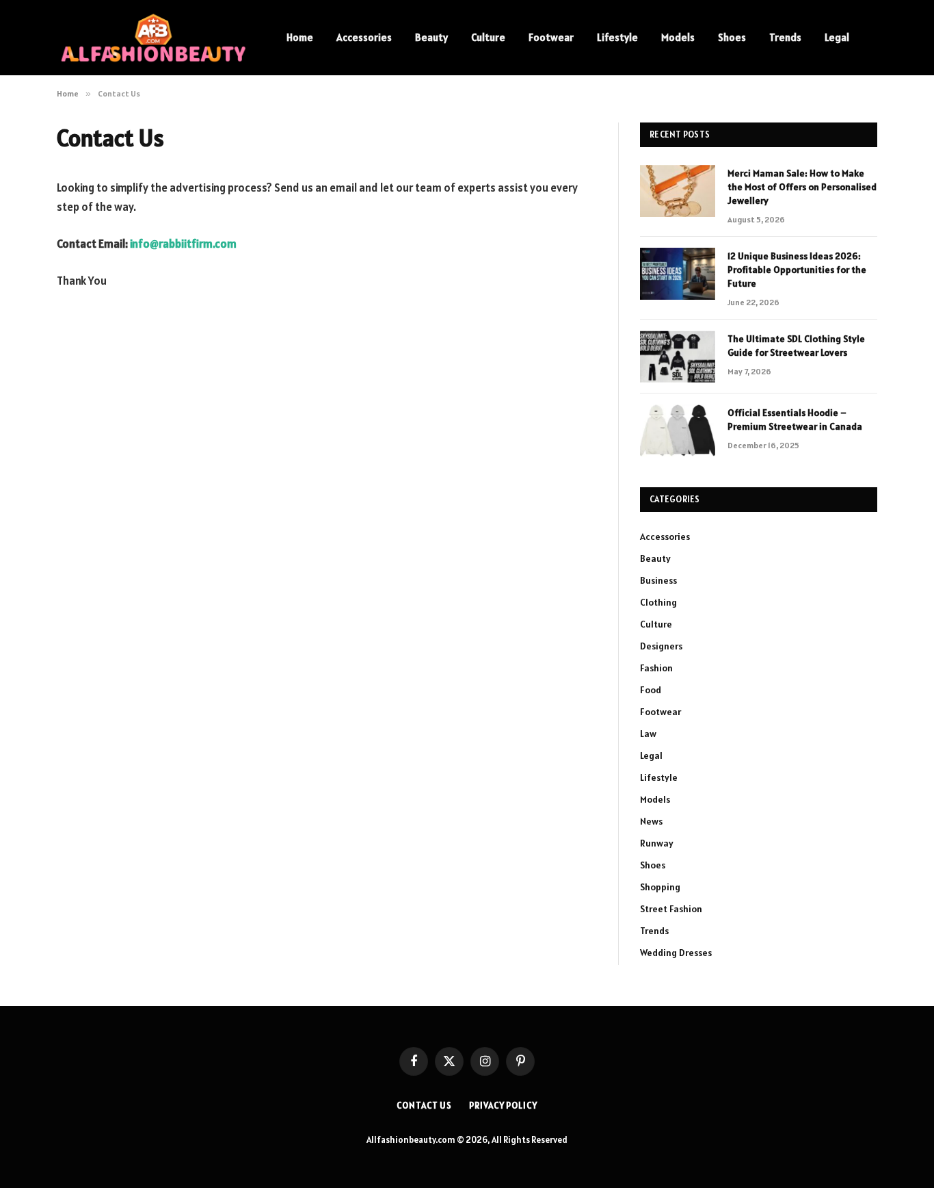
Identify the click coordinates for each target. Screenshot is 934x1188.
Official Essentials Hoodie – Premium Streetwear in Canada (795, 419)
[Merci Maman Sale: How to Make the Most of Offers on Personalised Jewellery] (677, 191)
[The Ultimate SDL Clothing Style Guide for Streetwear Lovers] (677, 357)
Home (299, 37)
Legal (837, 37)
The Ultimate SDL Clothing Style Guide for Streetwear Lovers (796, 346)
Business (658, 580)
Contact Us (424, 1105)
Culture (488, 37)
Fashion (656, 668)
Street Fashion (671, 909)
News (651, 821)
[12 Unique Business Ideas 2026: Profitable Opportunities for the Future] (677, 274)
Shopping (660, 887)
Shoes (732, 37)
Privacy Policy (503, 1105)
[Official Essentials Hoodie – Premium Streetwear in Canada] (677, 430)
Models (678, 37)
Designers (661, 646)
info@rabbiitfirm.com (183, 243)
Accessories (364, 37)
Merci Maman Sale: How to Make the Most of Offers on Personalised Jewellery (802, 187)
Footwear (551, 37)
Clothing (658, 602)
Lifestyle (617, 37)
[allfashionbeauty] (154, 37)
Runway (656, 843)
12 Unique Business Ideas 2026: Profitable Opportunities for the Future (797, 269)
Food (650, 690)
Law (648, 733)
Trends (785, 37)
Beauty (431, 37)
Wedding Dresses (676, 952)
